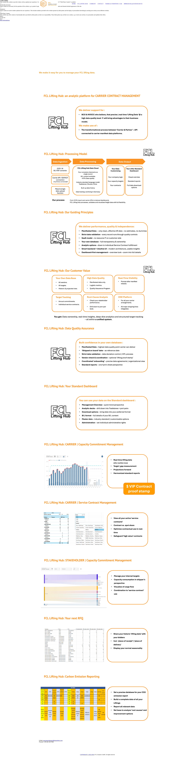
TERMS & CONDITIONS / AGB (113, 3)
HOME (74, 3)
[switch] (1, 7)
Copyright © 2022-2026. (87, 754)
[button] (54, 16)
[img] (48, 4)
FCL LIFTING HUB (82, 3)
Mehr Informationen (5, 20)
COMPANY (93, 3)
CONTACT (100, 3)
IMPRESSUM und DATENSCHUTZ (133, 3)
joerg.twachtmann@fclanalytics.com (53, 740)
